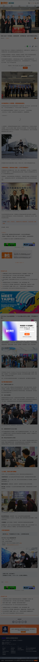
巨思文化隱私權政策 (28, 336)
